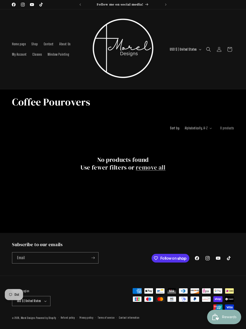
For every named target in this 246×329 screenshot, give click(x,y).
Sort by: (175, 128)
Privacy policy (86, 317)
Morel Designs (28, 317)
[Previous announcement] (80, 4)
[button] (208, 49)
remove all (150, 167)
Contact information (129, 317)
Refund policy (68, 317)
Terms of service (106, 317)
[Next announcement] (165, 4)
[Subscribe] (93, 257)
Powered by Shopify (46, 317)
